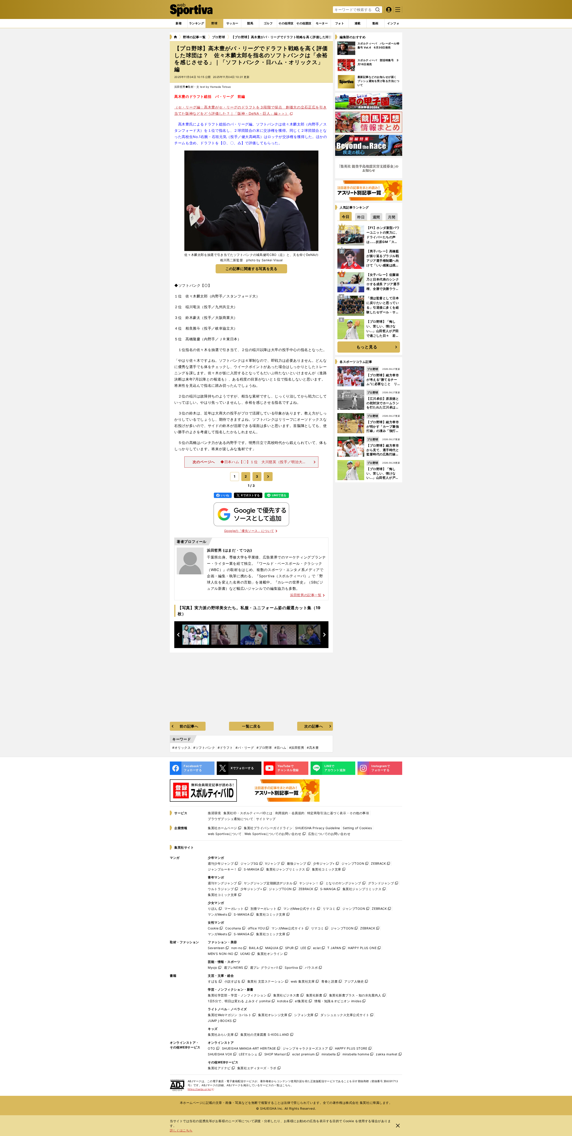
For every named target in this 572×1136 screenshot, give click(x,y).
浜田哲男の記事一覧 (305, 595)
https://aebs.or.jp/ (201, 1089)
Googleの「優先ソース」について (249, 531)
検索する (377, 10)
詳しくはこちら (181, 1130)
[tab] (214, 23)
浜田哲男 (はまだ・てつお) (229, 550)
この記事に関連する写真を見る (251, 268)
